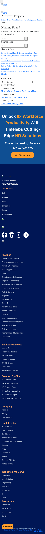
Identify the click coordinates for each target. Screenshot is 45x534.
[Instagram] (26, 235)
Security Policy (10, 530)
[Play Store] (11, 228)
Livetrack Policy (36, 530)
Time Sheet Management (12, 103)
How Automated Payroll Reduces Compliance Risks (19, 53)
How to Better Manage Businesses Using (19, 91)
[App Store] (11, 221)
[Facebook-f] (4, 235)
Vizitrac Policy (37, 531)
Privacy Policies (23, 530)
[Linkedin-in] (11, 235)
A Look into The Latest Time (14, 97)
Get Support (7, 527)
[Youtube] (18, 235)
